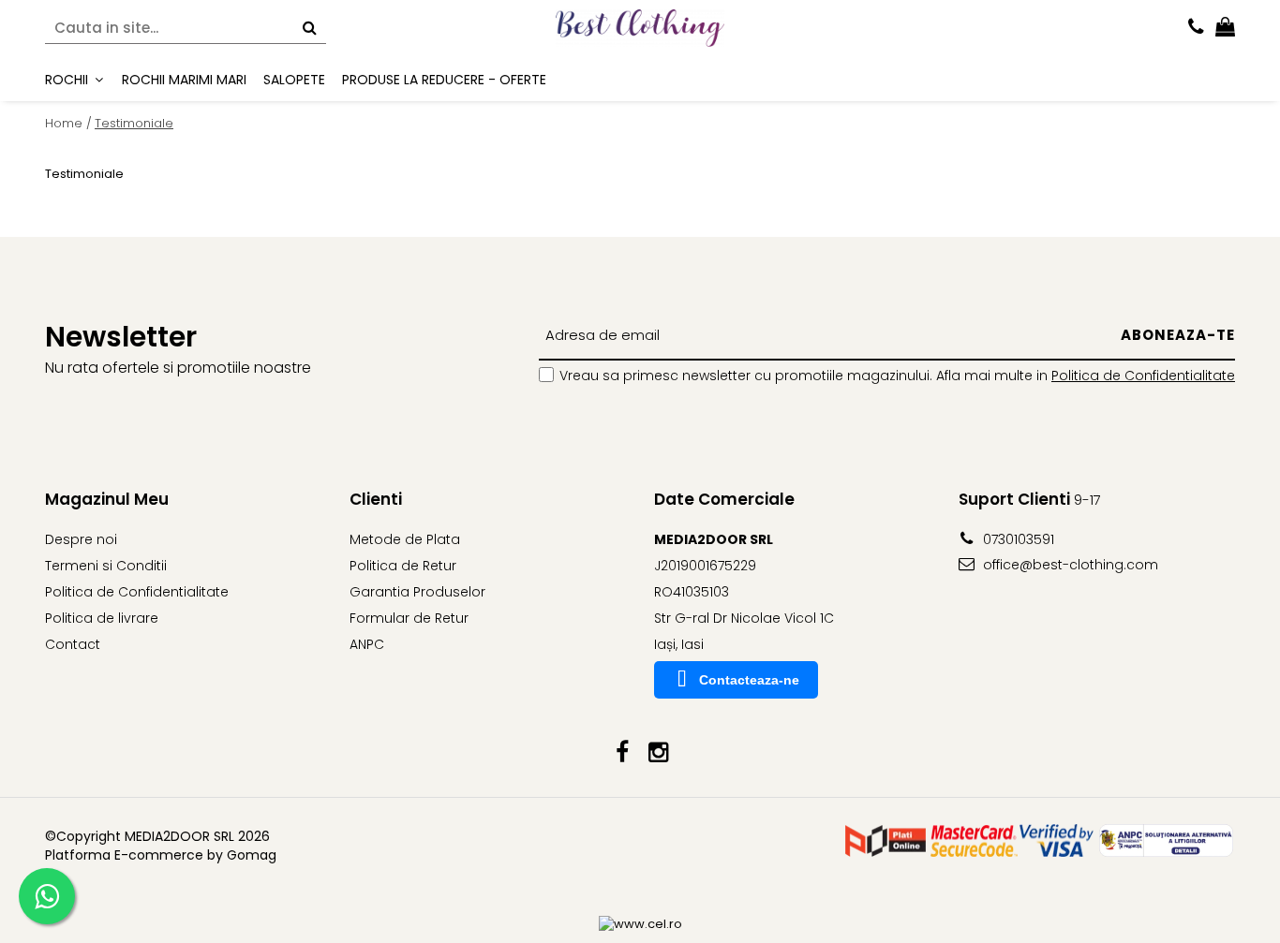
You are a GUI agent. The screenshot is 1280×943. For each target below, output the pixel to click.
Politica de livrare (101, 618)
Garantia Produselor (417, 591)
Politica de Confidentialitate (1143, 375)
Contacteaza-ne (749, 679)
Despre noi (81, 539)
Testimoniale (134, 123)
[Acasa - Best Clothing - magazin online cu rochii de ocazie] (640, 28)
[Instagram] (658, 753)
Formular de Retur (409, 618)
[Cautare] (309, 28)
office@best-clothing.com (1068, 564)
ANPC (367, 644)
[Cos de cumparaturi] (1225, 28)
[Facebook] (621, 753)
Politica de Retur (403, 565)
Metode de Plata (405, 539)
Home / (68, 123)
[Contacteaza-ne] (1196, 28)
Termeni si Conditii (106, 565)
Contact (72, 644)
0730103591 (1016, 539)
